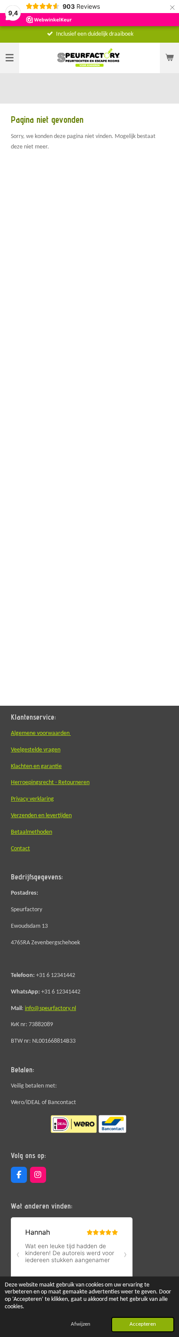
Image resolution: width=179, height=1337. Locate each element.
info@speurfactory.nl (50, 1008)
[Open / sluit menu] (9, 58)
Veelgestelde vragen (35, 750)
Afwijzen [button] (80, 1324)
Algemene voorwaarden (41, 733)
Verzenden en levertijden (41, 815)
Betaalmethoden (31, 832)
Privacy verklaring (32, 799)
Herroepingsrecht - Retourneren (50, 782)
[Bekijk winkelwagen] (169, 58)
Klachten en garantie (36, 766)
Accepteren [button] (142, 1324)
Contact (20, 848)
